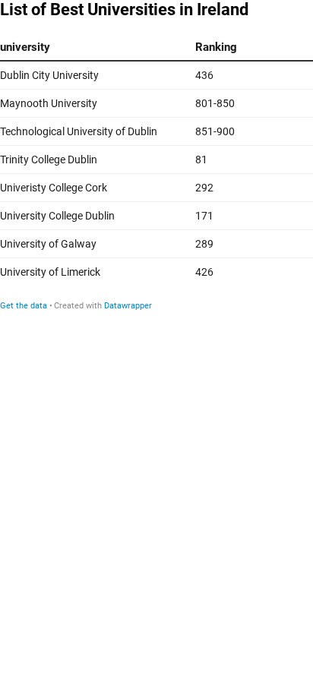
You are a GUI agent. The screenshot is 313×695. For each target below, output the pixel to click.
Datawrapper (128, 306)
